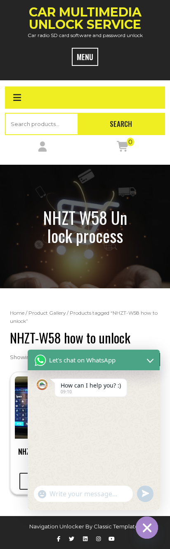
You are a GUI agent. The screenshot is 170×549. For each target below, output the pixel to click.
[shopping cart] (123, 148)
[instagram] (98, 539)
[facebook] (58, 539)
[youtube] (111, 539)
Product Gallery (47, 313)
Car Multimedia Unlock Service (85, 18)
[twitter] (71, 539)
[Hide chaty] (147, 527)
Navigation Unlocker (57, 526)
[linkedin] (85, 539)
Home (17, 313)
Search (121, 124)
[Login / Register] (42, 148)
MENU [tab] (85, 56)
